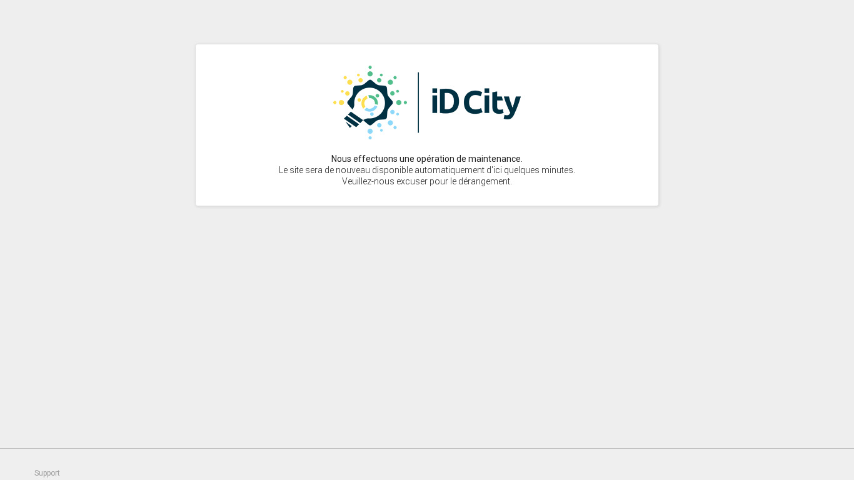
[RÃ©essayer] (427, 136)
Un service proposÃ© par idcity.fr (829, 464)
